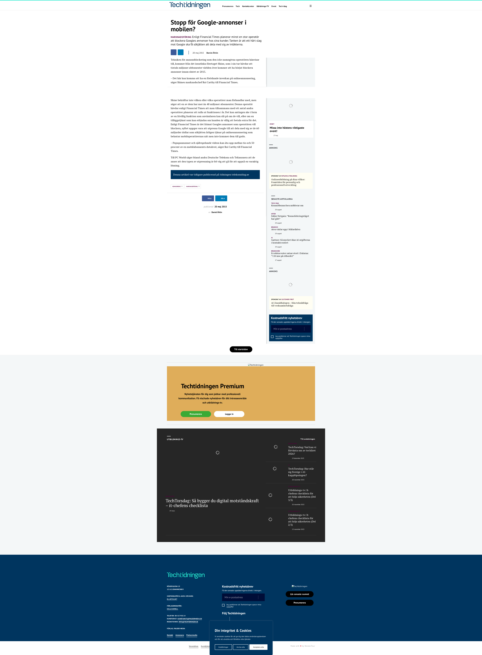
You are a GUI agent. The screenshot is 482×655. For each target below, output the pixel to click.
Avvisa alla (241, 647)
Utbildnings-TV (263, 6)
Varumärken (193, 646)
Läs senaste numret (299, 594)
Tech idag (283, 6)
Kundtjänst (205, 646)
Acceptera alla (258, 647)
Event (274, 6)
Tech (238, 6)
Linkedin (234, 620)
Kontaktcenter (248, 6)
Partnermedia (191, 635)
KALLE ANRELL (172, 609)
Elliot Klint (172, 599)
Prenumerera (227, 6)
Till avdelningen (307, 439)
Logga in (229, 414)
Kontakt (170, 635)
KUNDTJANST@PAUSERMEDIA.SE (190, 619)
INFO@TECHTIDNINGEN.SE (188, 622)
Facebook (225, 620)
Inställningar (223, 647)
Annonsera (179, 635)
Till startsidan (241, 349)
